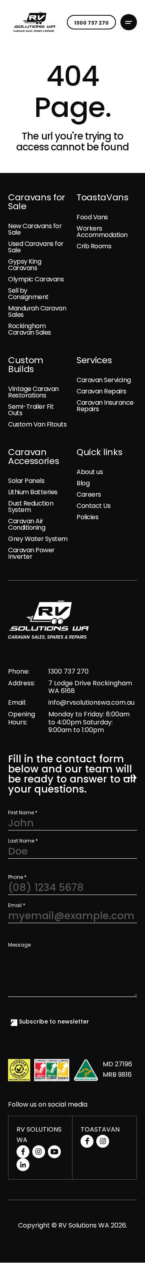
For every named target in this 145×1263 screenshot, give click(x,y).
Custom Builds (26, 365)
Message (19, 945)
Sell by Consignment (28, 294)
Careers (89, 494)
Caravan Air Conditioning (26, 524)
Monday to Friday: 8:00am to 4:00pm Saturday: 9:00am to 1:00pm (89, 722)
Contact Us (93, 505)
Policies (87, 517)
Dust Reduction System (30, 506)
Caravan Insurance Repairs (105, 406)
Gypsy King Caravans (24, 265)
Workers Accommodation (102, 231)
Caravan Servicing (104, 380)
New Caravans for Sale (35, 229)
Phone (17, 877)
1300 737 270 (68, 671)
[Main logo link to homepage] (34, 22)
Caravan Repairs (101, 391)
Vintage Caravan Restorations (33, 392)
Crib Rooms (94, 246)
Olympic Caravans (36, 279)
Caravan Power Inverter (31, 553)
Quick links (99, 452)
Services (94, 360)
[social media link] (23, 1151)
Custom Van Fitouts (37, 424)
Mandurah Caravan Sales (37, 311)
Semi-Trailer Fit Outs (31, 410)
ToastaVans (102, 197)
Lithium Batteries (33, 492)
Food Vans (92, 217)
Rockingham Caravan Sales (29, 329)
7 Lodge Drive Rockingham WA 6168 (90, 687)
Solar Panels (26, 480)
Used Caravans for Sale (36, 247)
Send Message (130, 778)
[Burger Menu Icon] (128, 22)
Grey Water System (38, 538)
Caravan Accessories (33, 457)
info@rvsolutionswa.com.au (91, 702)
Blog (83, 483)
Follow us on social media (47, 1104)
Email (16, 905)
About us (90, 471)
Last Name (23, 841)
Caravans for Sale (36, 202)
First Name (22, 812)
